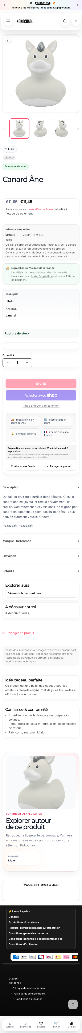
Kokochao (14, 982)
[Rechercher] (65, 21)
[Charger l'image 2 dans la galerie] (40, 128)
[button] (76, 21)
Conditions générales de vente (28, 933)
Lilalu (9, 301)
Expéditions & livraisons (24, 922)
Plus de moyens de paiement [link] (41, 405)
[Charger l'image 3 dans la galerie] (61, 128)
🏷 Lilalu (10, 148)
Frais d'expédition (40, 209)
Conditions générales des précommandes (35, 938)
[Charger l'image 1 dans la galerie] (19, 128)
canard (11, 315)
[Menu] (8, 21)
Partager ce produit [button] (20, 633)
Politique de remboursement (29, 988)
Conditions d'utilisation (23, 944)
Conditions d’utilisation (29, 998)
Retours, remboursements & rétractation (34, 927)
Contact (14, 916)
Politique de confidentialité (29, 993)
